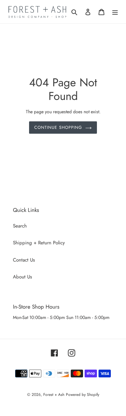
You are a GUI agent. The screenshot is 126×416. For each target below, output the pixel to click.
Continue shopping (58, 127)
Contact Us (24, 259)
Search (20, 225)
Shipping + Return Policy (39, 242)
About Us (22, 276)
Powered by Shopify (82, 395)
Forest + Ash (53, 395)
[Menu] (115, 12)
